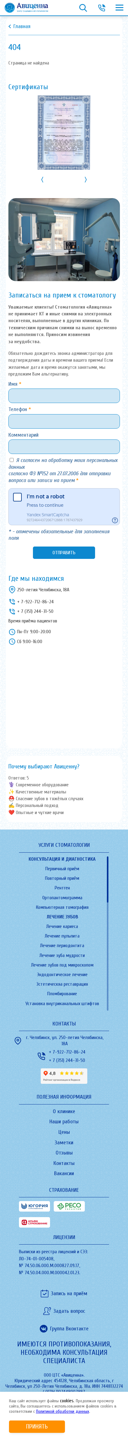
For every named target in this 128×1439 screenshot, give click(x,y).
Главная (21, 26)
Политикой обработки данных (62, 1411)
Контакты (64, 1163)
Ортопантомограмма (62, 897)
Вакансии (64, 1173)
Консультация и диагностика (62, 859)
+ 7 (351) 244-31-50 (35, 611)
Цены (64, 1132)
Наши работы (64, 1121)
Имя (13, 384)
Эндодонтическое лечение (62, 974)
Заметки (64, 1142)
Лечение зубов (62, 917)
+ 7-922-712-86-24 (35, 602)
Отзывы (64, 1153)
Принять (37, 1426)
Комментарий (23, 435)
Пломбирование (62, 993)
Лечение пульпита (62, 936)
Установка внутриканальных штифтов (62, 1003)
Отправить (64, 552)
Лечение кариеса (62, 926)
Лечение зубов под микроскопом (62, 965)
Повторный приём (62, 878)
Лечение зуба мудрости (62, 955)
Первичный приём (62, 868)
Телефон (18, 409)
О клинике (64, 1111)
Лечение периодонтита (62, 945)
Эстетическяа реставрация (62, 984)
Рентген (62, 888)
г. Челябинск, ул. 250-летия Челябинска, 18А (64, 1040)
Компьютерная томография (62, 907)
